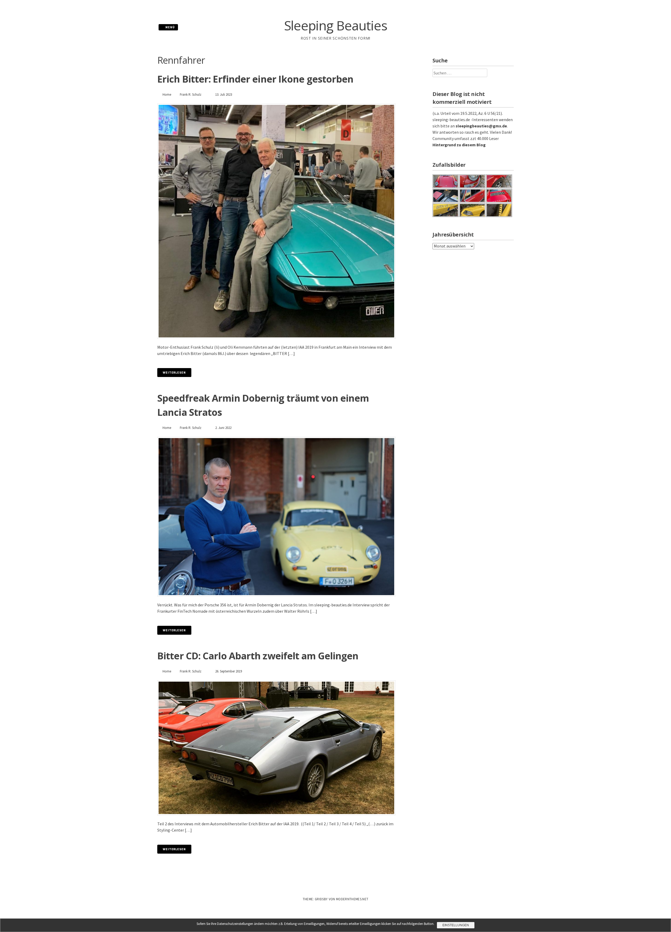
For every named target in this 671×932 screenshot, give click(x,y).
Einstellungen (455, 925)
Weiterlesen (174, 372)
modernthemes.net (352, 899)
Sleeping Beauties (335, 25)
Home (167, 94)
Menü (170, 27)
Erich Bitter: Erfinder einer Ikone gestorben (255, 79)
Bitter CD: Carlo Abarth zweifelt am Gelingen (257, 655)
